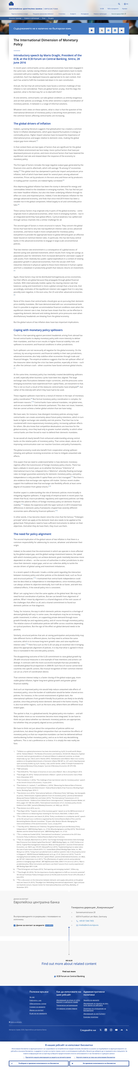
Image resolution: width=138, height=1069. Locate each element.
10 (32, 402)
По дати (51, 18)
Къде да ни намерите (38, 1013)
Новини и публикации (100, 14)
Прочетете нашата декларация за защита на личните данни (48, 1057)
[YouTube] (116, 1030)
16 (27, 644)
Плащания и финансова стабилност (43, 14)
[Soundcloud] (121, 1030)
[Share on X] (102, 30)
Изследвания (85, 14)
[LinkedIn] (106, 1030)
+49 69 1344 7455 (86, 921)
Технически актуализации (67, 1005)
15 (34, 578)
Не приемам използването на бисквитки (99, 1063)
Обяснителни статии (37, 1004)
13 (22, 504)
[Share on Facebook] (108, 30)
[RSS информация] (127, 1030)
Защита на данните (91, 1000)
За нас (32, 997)
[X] (100, 1030)
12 (49, 486)
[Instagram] (111, 1030)
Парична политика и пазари (19, 14)
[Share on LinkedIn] (115, 30)
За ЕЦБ (102, 8)
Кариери (124, 8)
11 (72, 477)
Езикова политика (90, 1017)
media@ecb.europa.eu (88, 925)
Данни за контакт (36, 1010)
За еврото (73, 14)
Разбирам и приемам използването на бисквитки (39, 1063)
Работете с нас (35, 1000)
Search (119, 4)
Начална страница (15, 18)
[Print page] (91, 30)
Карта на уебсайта (16, 1022)
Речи (43, 18)
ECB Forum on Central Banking (71, 976)
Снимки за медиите (37, 1007)
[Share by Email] (121, 30)
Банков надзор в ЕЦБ (118, 14)
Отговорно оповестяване (66, 1009)
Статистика (62, 14)
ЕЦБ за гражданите (113, 8)
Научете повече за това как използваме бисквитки (95, 1057)
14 (56, 510)
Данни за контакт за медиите (30, 925)
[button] (122, 4)
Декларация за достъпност (94, 1014)
